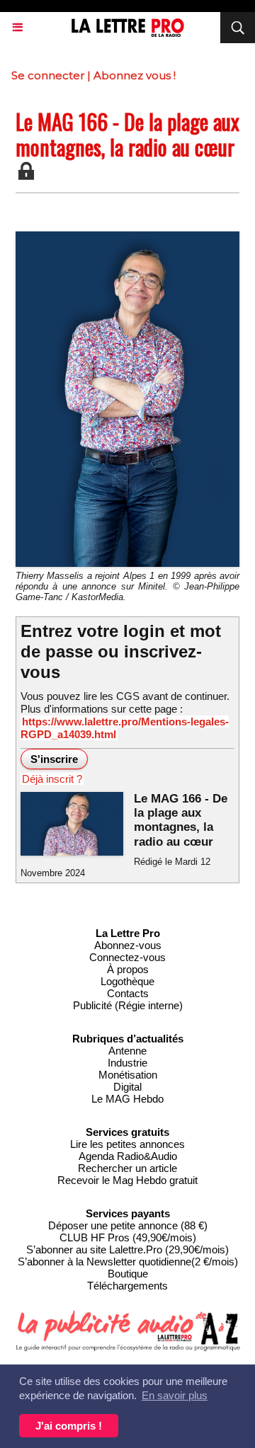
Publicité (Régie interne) (128, 1005)
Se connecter (47, 75)
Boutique (128, 1274)
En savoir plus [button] (175, 1395)
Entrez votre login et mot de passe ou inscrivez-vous (121, 651)
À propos (128, 969)
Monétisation (127, 1075)
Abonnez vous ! (135, 75)
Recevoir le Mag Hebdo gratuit (127, 1180)
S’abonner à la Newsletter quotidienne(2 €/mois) (128, 1261)
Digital (127, 1087)
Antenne (127, 1051)
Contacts (128, 993)
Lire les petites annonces (127, 1144)
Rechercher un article (127, 1168)
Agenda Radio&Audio (128, 1156)
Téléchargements (127, 1286)
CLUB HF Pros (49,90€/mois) (128, 1237)
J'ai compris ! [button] (68, 1426)
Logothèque (127, 981)
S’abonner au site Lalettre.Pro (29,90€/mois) (127, 1249)
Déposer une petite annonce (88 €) (128, 1225)
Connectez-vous (127, 957)
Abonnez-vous (128, 945)
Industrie (127, 1063)
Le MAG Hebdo (127, 1099)
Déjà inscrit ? (52, 779)
